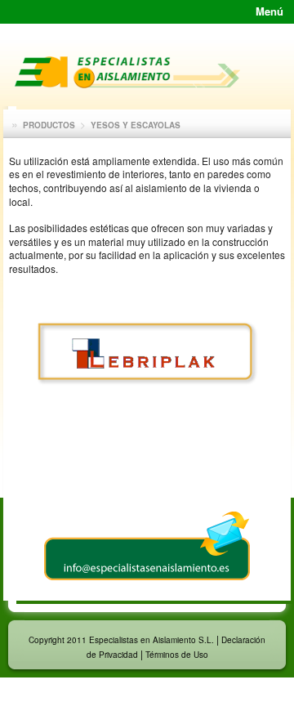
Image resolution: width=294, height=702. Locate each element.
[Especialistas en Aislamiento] (127, 84)
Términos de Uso (176, 654)
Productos (49, 125)
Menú (269, 11)
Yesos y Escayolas (135, 125)
